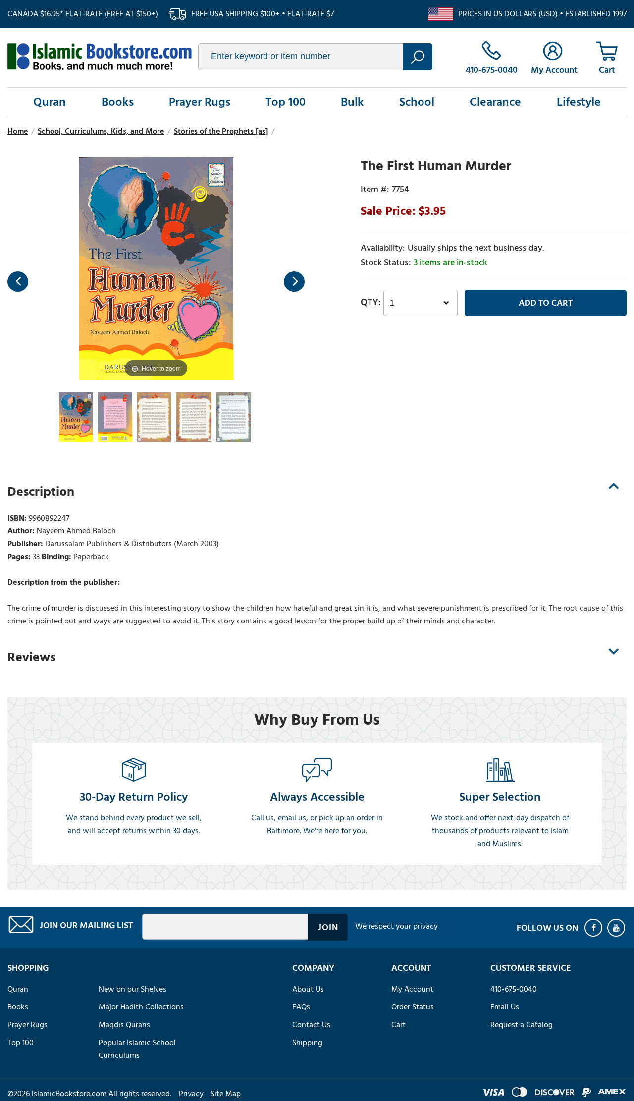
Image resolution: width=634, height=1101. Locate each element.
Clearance (495, 102)
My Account (412, 989)
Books (118, 102)
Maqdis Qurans (124, 1024)
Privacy (191, 1093)
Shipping (307, 1042)
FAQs (301, 1007)
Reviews (31, 657)
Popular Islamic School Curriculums (137, 1049)
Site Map (226, 1093)
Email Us (504, 1007)
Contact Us (311, 1024)
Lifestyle (579, 102)
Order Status (412, 1007)
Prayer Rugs (199, 102)
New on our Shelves (132, 989)
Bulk (352, 102)
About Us (308, 989)
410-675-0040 (513, 989)
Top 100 (285, 102)
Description (40, 491)
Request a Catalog (521, 1024)
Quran (49, 102)
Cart (398, 1024)
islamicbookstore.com (99, 56)
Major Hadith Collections (141, 1007)
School (416, 102)
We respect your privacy (396, 926)
